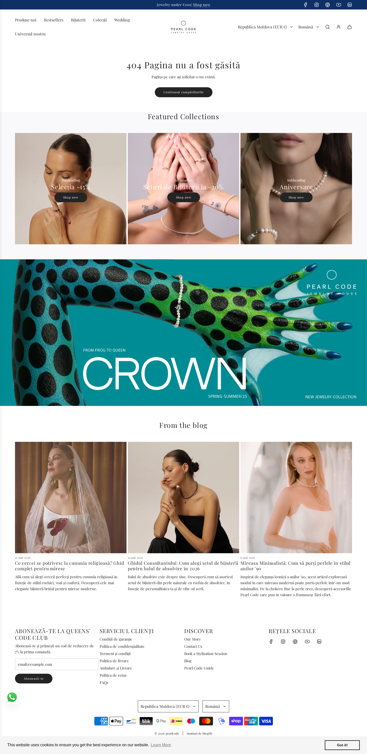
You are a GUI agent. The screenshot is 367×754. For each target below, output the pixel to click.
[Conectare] (338, 26)
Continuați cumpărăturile (184, 92)
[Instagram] (316, 4)
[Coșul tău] (349, 26)
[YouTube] (338, 4)
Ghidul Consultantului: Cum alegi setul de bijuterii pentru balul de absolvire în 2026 (183, 565)
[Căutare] (327, 26)
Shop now (201, 4)
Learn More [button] (161, 745)
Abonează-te (34, 678)
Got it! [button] (342, 745)
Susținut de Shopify (199, 733)
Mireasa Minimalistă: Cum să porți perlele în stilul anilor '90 (295, 565)
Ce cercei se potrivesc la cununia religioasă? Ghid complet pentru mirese (69, 565)
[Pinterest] (327, 4)
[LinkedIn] (349, 4)
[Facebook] (305, 4)
